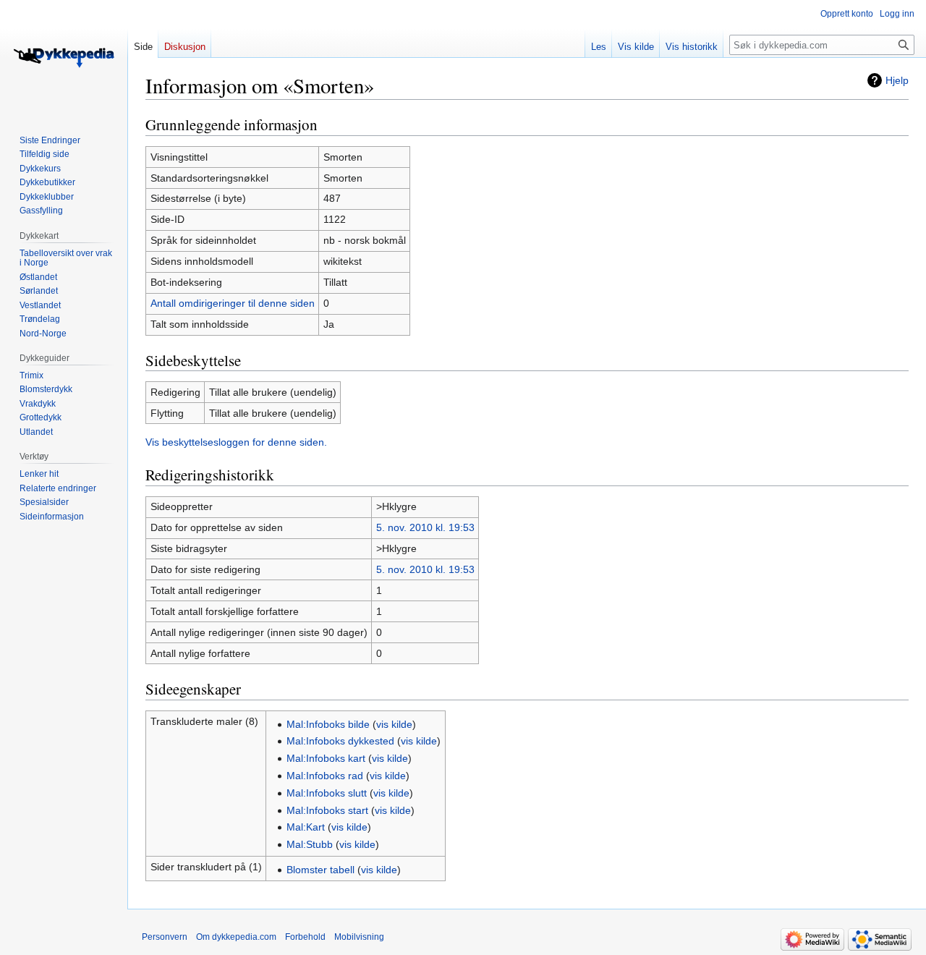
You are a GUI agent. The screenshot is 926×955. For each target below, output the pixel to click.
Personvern (164, 937)
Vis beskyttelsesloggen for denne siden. (236, 442)
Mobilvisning (359, 937)
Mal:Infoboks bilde (328, 724)
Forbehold (305, 937)
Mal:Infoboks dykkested (340, 741)
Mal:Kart (305, 827)
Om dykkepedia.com (236, 937)
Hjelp (897, 80)
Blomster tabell (320, 869)
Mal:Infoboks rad (324, 775)
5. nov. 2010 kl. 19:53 (425, 527)
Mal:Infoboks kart (325, 758)
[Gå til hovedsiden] (64, 58)
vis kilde (394, 724)
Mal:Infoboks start (327, 810)
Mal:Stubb (309, 844)
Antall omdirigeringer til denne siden (232, 303)
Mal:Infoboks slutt (326, 793)
